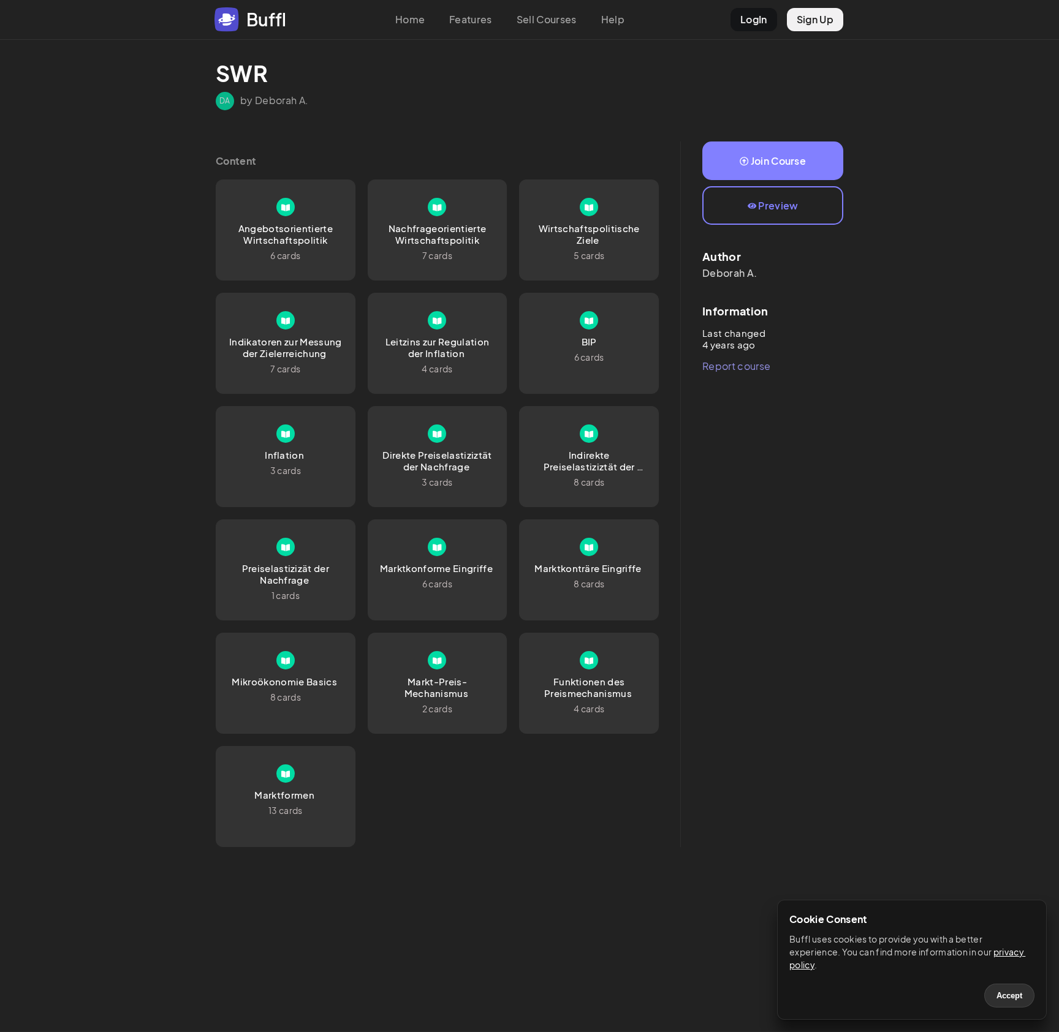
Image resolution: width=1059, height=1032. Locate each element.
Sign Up (815, 19)
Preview (778, 205)
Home (410, 19)
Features (470, 19)
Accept (1009, 995)
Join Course (779, 160)
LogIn (753, 19)
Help (612, 19)
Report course (736, 366)
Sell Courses (547, 19)
